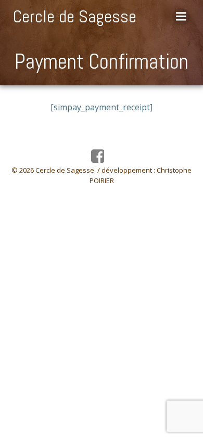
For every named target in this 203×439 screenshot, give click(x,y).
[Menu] (181, 16)
